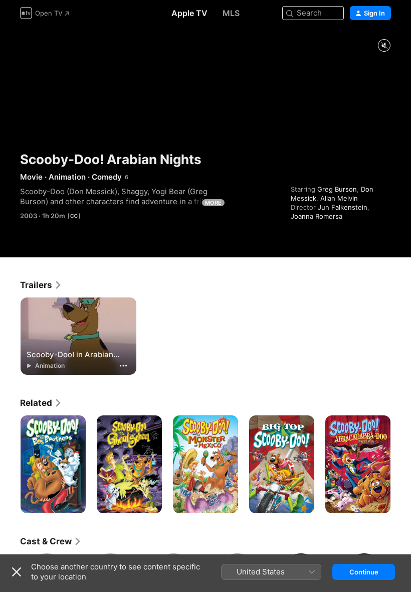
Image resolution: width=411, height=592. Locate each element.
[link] (41, 284)
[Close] (16, 571)
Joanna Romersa (316, 216)
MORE (213, 202)
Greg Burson (337, 189)
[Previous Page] (10, 465)
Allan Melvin (339, 198)
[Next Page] (401, 465)
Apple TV (189, 13)
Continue (363, 572)
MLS (231, 13)
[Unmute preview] (384, 46)
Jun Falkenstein (342, 207)
